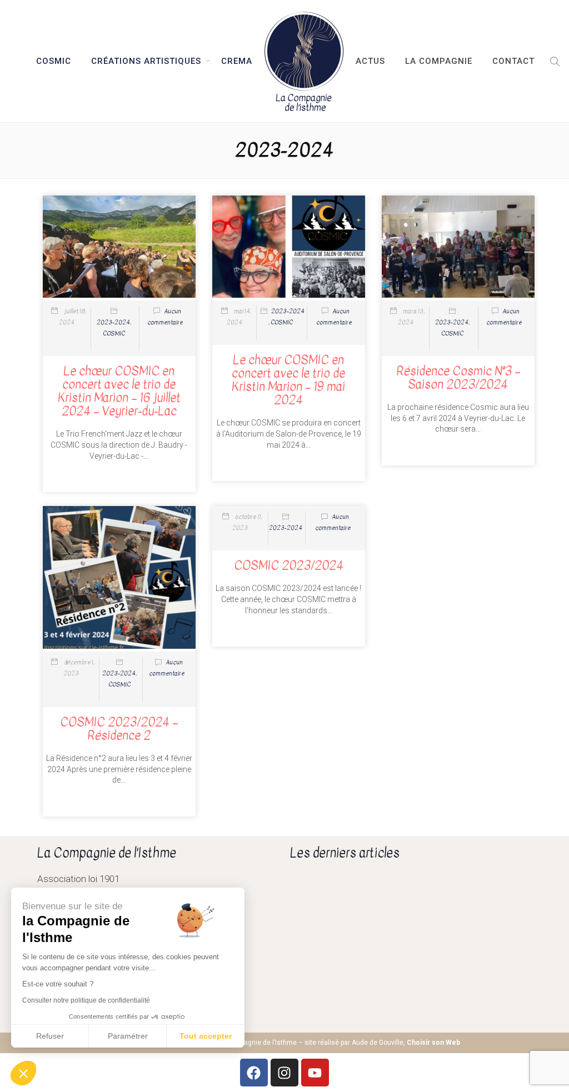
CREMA (236, 61)
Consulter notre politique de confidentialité (86, 1000)
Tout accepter (205, 1035)
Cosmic (114, 333)
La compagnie (438, 61)
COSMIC (53, 61)
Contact (513, 61)
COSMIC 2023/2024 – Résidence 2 (119, 728)
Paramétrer (128, 1035)
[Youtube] (315, 1072)
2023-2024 (113, 322)
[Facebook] (254, 1072)
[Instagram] (284, 1072)
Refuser (50, 1035)
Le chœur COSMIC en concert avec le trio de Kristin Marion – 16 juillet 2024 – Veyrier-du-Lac (119, 391)
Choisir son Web (433, 1042)
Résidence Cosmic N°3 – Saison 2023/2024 (458, 377)
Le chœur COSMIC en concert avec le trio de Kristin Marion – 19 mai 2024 (288, 380)
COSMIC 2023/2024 (288, 565)
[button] (552, 61)
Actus (370, 61)
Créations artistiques (146, 61)
